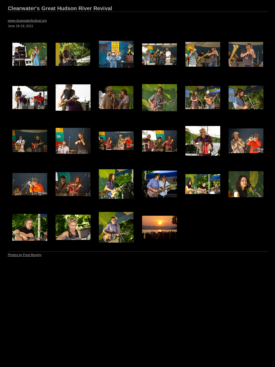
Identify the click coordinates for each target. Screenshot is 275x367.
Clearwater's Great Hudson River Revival (60, 8)
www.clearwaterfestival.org (27, 21)
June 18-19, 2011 (20, 26)
